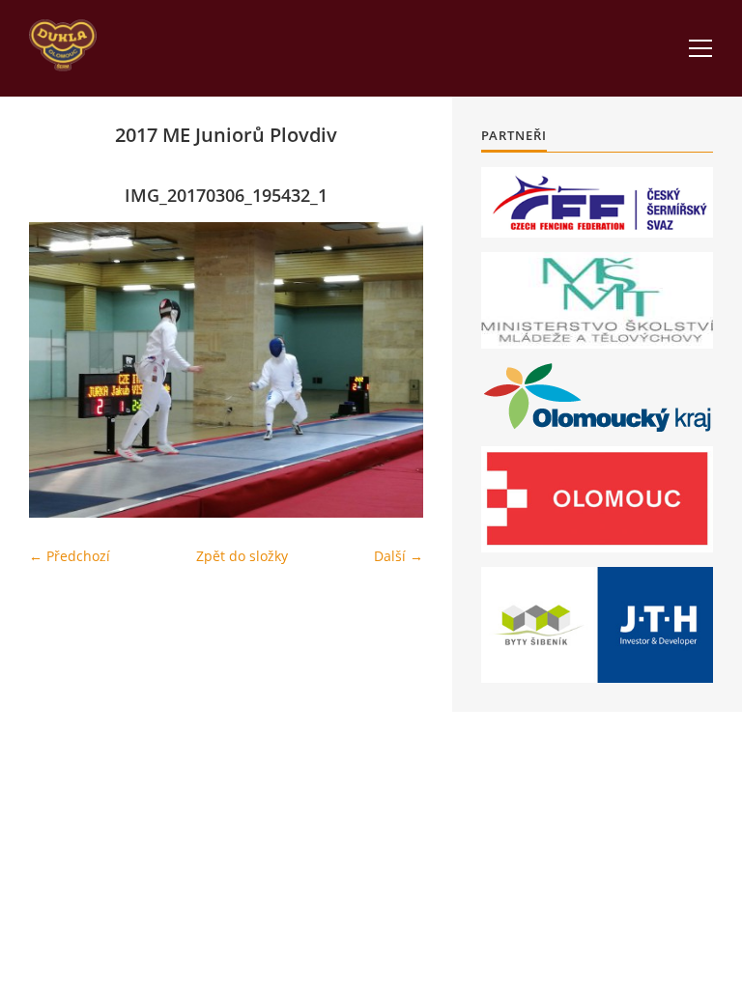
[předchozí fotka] (60, 370)
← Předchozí (69, 556)
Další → (398, 556)
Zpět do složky (242, 556)
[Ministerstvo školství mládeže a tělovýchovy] (597, 300)
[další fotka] (392, 370)
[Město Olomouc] (597, 499)
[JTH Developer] (597, 624)
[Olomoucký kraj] (597, 397)
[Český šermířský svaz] (597, 202)
